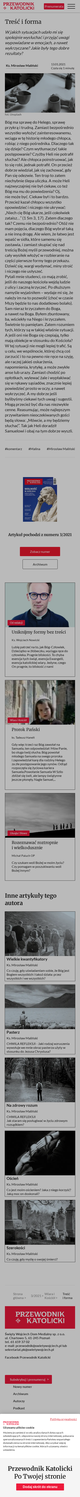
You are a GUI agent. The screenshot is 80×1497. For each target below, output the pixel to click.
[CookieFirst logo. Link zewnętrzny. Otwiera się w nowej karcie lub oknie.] (11, 1423)
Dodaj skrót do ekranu (40, 1487)
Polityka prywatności (63, 1419)
